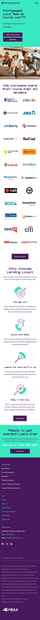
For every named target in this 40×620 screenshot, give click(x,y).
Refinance (5, 476)
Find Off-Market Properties (11, 484)
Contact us (20, 451)
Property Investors (8, 480)
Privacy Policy (6, 507)
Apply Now (12, 39)
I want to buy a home (13, 34)
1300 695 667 (28, 445)
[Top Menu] (36, 3)
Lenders (4, 500)
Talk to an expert (20, 256)
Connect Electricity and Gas (11, 488)
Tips (3, 496)
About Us (5, 504)
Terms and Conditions (9, 511)
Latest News (6, 515)
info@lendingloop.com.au (14, 538)
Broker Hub (6, 519)
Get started (20, 418)
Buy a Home (6, 468)
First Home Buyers (8, 472)
